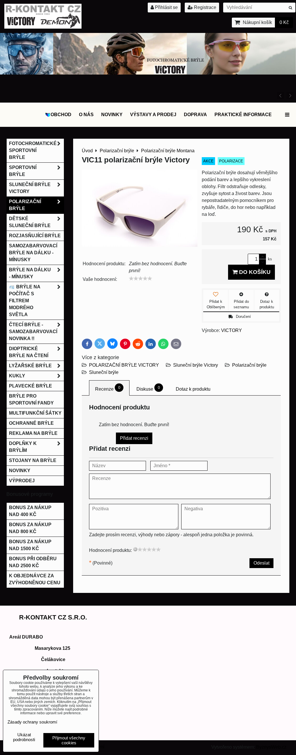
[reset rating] (135, 549)
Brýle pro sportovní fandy (31, 399)
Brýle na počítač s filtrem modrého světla (24, 300)
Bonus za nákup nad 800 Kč (30, 528)
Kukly (17, 375)
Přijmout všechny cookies (68, 740)
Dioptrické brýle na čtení (28, 352)
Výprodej (22, 480)
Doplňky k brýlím (23, 447)
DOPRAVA (195, 114)
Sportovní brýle (22, 171)
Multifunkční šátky (35, 413)
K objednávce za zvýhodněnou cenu (34, 579)
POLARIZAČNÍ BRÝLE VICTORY (124, 365)
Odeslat (261, 563)
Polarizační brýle (249, 365)
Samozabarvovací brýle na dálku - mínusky (33, 252)
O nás (86, 114)
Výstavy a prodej (153, 114)
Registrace (204, 7)
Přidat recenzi (134, 438)
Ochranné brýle (31, 423)
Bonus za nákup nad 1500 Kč (30, 545)
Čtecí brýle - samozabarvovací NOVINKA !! (33, 331)
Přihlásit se (166, 7)
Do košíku (254, 272)
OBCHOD (61, 114)
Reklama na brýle (33, 433)
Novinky (112, 114)
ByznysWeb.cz (271, 747)
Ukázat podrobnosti (24, 737)
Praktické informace (243, 114)
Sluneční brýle (104, 372)
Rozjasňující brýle (35, 235)
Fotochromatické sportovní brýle (33, 150)
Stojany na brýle (32, 460)
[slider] (140, 278)
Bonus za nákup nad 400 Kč (30, 511)
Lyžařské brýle (30, 365)
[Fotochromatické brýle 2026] (148, 73)
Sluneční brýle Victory (195, 365)
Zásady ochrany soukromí (32, 721)
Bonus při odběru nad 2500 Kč (33, 562)
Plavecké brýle (30, 385)
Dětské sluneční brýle (30, 222)
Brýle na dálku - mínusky (30, 273)
